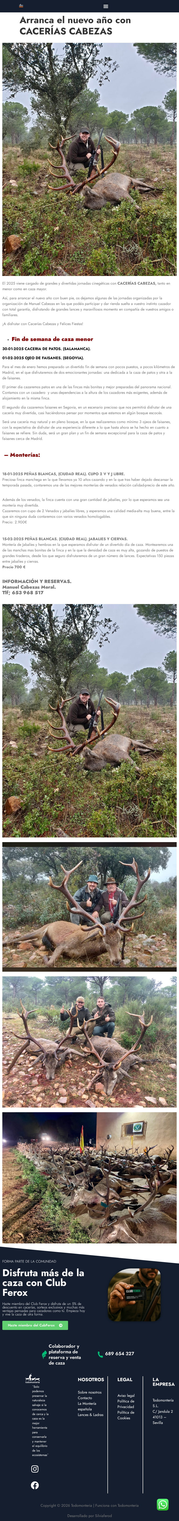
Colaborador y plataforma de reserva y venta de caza (65, 1354)
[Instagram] (35, 1469)
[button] (106, 6)
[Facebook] (35, 1485)
